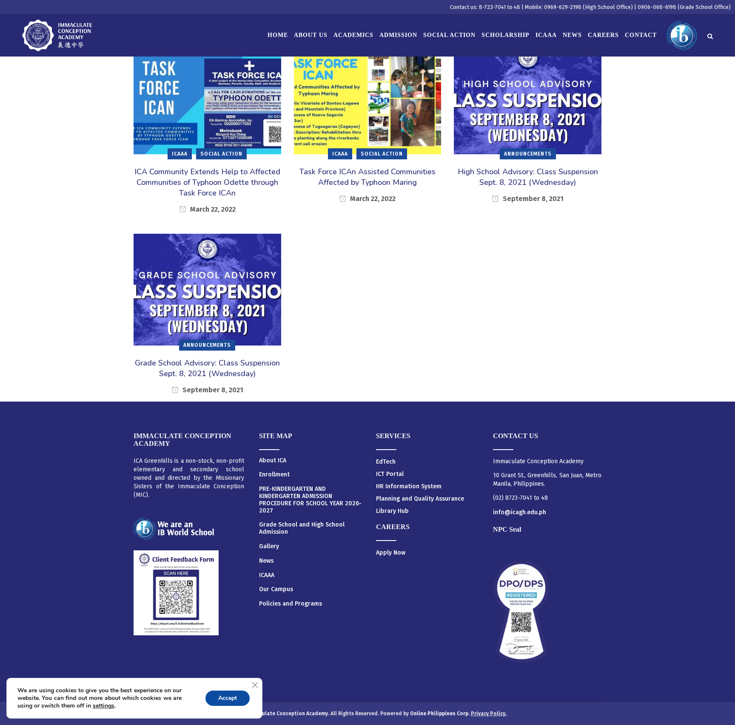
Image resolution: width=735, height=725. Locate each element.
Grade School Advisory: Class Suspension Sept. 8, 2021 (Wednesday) (207, 368)
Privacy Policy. (489, 714)
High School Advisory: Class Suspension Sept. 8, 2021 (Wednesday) (528, 177)
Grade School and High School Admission (302, 528)
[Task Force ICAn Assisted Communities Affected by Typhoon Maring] (368, 98)
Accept (227, 698)
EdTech (386, 461)
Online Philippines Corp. (440, 714)
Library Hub (392, 511)
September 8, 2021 (532, 199)
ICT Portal (390, 474)
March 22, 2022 (212, 209)
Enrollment (274, 474)
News (266, 561)
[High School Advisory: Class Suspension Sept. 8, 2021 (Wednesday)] (527, 98)
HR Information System (409, 486)
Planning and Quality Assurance (420, 498)
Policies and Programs (290, 603)
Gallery (269, 546)
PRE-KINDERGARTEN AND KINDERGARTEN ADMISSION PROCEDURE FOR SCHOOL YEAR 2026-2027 (310, 500)
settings (103, 706)
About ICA (272, 460)
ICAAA (266, 575)
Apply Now (390, 552)
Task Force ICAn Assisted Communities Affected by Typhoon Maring (367, 177)
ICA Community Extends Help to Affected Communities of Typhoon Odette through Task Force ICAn (207, 182)
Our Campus (276, 589)
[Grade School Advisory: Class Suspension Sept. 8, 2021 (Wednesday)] (207, 289)
